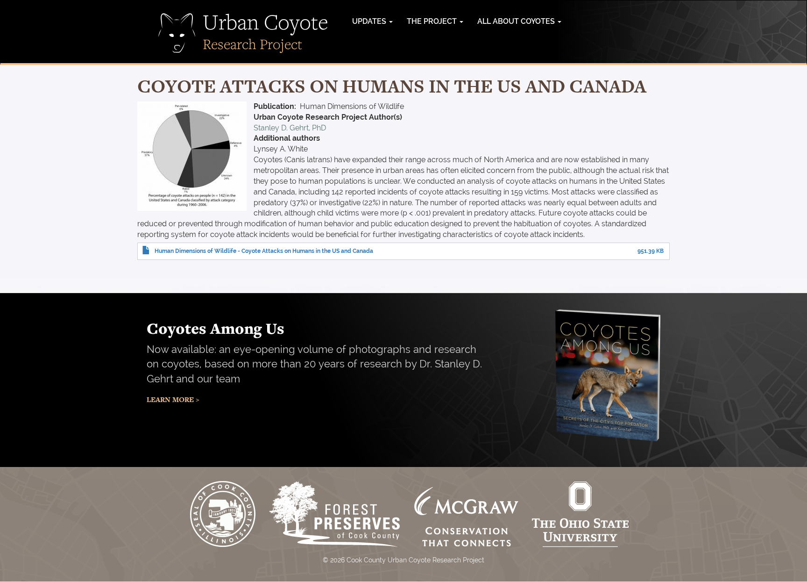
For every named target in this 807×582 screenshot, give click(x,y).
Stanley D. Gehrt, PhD (290, 127)
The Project (433, 21)
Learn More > (173, 399)
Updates (370, 21)
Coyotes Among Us (215, 328)
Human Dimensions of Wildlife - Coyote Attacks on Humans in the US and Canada (264, 251)
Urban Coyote (265, 21)
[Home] (177, 33)
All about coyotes (517, 21)
